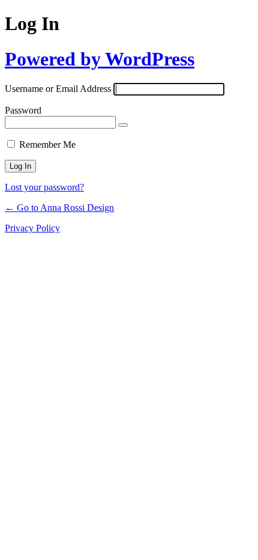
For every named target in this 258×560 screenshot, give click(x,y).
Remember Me (47, 144)
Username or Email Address (58, 89)
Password (23, 110)
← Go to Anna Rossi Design (59, 207)
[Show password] (123, 125)
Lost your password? (44, 187)
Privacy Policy (32, 228)
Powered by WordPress (99, 59)
